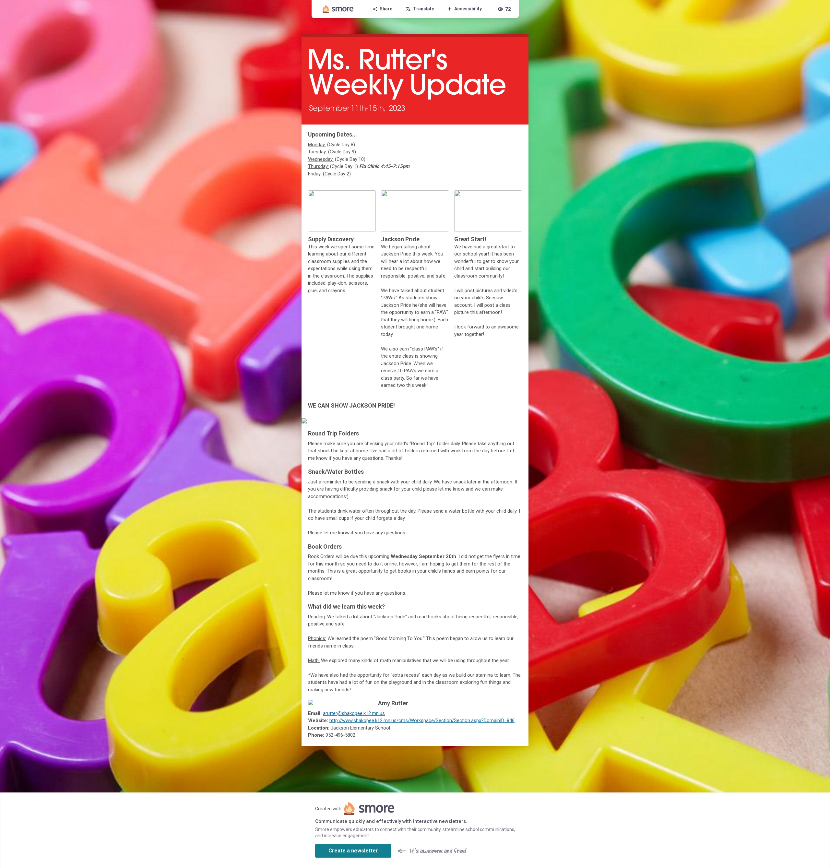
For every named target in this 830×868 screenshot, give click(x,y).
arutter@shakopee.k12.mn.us (354, 713)
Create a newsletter (353, 851)
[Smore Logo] (338, 9)
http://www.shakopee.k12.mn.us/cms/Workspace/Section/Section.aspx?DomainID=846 (422, 720)
